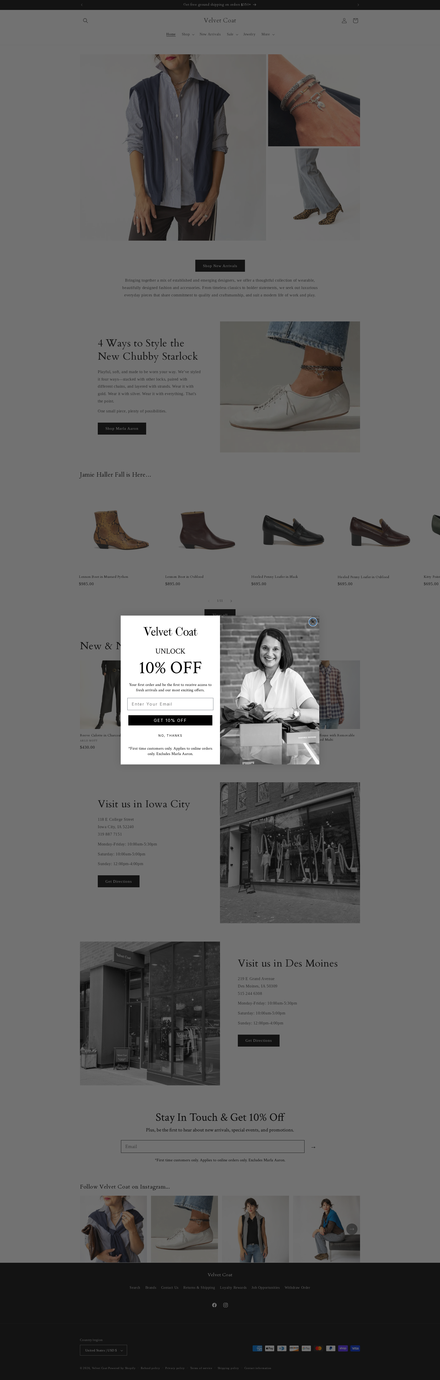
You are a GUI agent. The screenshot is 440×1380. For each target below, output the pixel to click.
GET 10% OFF (170, 720)
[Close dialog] (313, 622)
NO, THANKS (170, 735)
